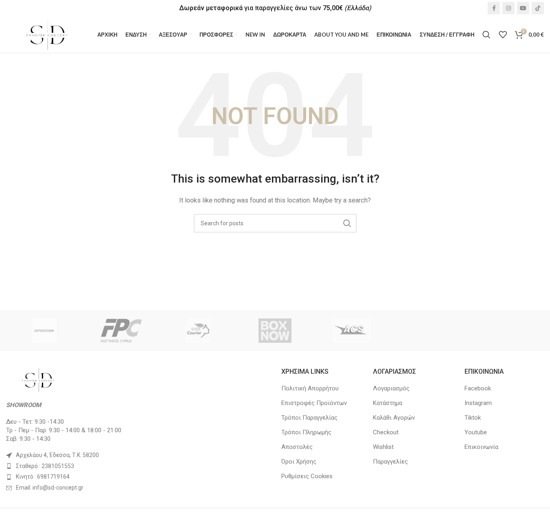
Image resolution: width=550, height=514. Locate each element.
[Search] (486, 34)
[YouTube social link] (523, 8)
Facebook (478, 388)
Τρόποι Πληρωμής (306, 432)
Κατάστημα (387, 403)
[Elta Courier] (198, 330)
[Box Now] (275, 330)
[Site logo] (47, 34)
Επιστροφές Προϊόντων (314, 403)
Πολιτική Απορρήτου (310, 388)
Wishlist (383, 447)
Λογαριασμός (391, 388)
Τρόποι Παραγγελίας (309, 417)
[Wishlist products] (503, 34)
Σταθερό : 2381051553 (45, 466)
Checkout (386, 432)
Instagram (478, 403)
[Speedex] (44, 330)
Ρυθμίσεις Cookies (307, 476)
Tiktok (473, 417)
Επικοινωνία (481, 447)
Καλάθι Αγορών (394, 417)
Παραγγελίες (390, 461)
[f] (121, 330)
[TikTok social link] (538, 8)
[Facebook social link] (494, 8)
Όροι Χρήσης (298, 461)
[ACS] (351, 330)
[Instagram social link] (508, 8)
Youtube (476, 432)
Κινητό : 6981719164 (43, 476)
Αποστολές (297, 447)
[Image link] (38, 379)
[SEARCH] (347, 223)
